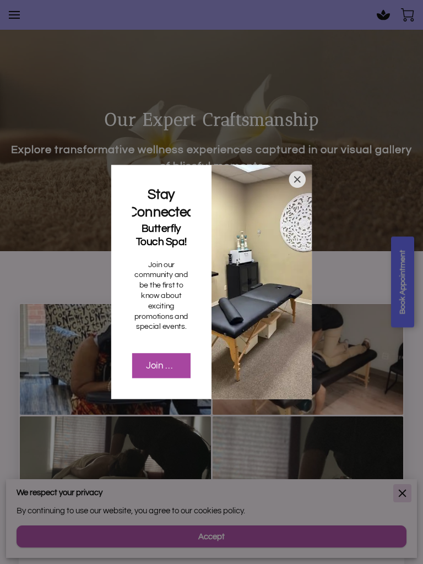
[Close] (297, 179)
